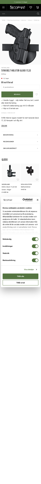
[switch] (35, 246)
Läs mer (4, 126)
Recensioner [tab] (8, 141)
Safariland (5, 68)
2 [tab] (21, 61)
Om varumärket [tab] (10, 148)
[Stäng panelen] (37, 200)
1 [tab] (19, 61)
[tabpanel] (20, 44)
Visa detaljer (29, 269)
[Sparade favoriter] (30, 7)
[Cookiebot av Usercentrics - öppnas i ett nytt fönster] (24, 199)
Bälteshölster (26, 187)
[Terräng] (17, 7)
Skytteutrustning (13, 20)
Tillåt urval (20, 283)
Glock (30, 20)
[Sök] (38, 13)
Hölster (23, 20)
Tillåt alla (20, 276)
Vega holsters (26, 184)
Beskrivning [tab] (8, 135)
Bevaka (17, 94)
